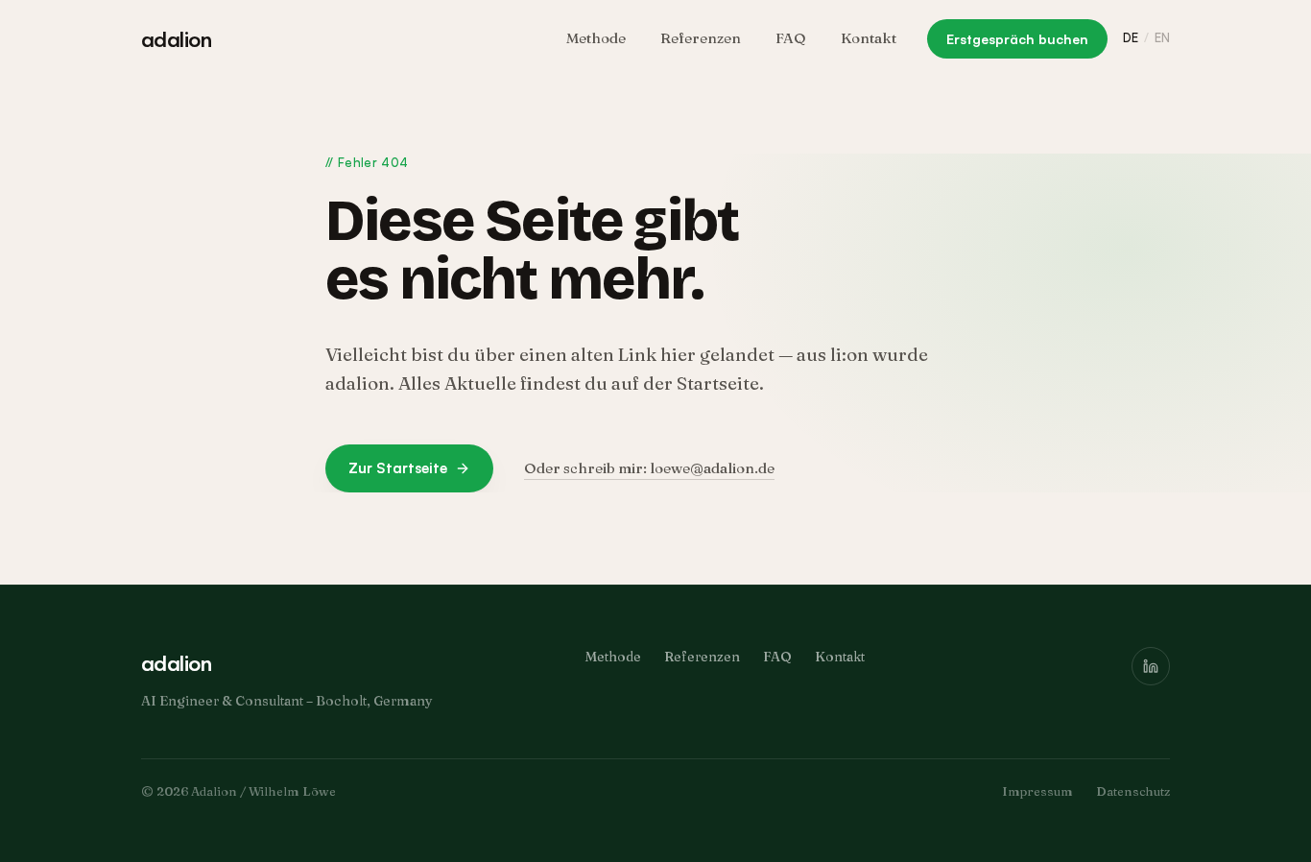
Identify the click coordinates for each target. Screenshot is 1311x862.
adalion (176, 39)
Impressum (1037, 791)
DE (1130, 37)
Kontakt (868, 38)
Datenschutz (1133, 791)
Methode (596, 38)
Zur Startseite (397, 468)
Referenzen (700, 38)
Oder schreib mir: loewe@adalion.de (649, 468)
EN (1162, 37)
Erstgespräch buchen (1017, 39)
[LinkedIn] (1151, 666)
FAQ (790, 38)
